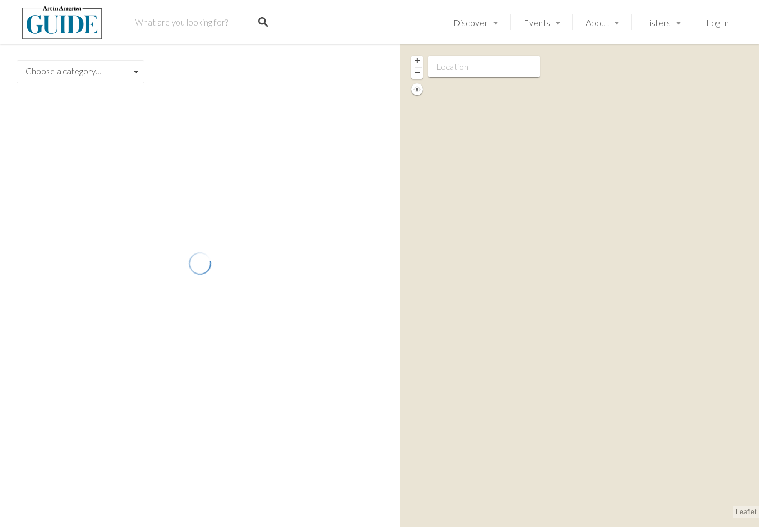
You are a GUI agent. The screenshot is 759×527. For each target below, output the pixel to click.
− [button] (417, 72)
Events (536, 22)
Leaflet (746, 512)
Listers (658, 22)
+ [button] (417, 61)
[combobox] (80, 71)
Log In (717, 22)
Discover (470, 22)
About (597, 22)
